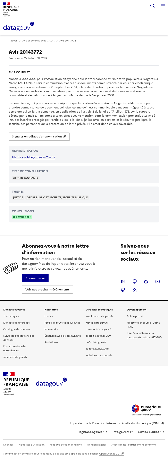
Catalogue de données (16, 329)
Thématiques (11, 316)
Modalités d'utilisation (31, 445)
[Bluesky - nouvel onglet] (146, 281)
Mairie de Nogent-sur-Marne (33, 157)
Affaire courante (25, 178)
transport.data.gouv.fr (99, 329)
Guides (48, 316)
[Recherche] (152, 6)
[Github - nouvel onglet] (123, 290)
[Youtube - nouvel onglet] (157, 281)
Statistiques (51, 342)
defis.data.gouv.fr (96, 342)
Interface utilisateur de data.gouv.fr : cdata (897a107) (144, 335)
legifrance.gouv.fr (91, 432)
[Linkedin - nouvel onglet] (123, 281)
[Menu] (163, 6)
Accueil (13, 40)
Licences (8, 445)
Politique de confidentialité (66, 445)
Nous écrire (51, 329)
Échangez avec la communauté (62, 336)
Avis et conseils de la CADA (38, 40)
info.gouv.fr (121, 432)
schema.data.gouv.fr (15, 357)
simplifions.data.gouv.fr (99, 316)
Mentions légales (96, 445)
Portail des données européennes (14, 348)
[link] (39, 137)
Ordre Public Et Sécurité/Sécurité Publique (57, 197)
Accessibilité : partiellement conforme (134, 445)
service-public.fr (149, 432)
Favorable (23, 217)
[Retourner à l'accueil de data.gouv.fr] (18, 26)
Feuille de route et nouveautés (62, 323)
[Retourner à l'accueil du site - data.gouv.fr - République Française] (51, 384)
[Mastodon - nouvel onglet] (135, 281)
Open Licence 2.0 (109, 454)
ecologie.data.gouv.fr (98, 336)
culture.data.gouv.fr (97, 349)
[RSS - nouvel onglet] (135, 290)
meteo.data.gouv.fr (97, 323)
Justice (18, 197)
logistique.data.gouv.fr (99, 355)
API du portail (135, 316)
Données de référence (16, 323)
